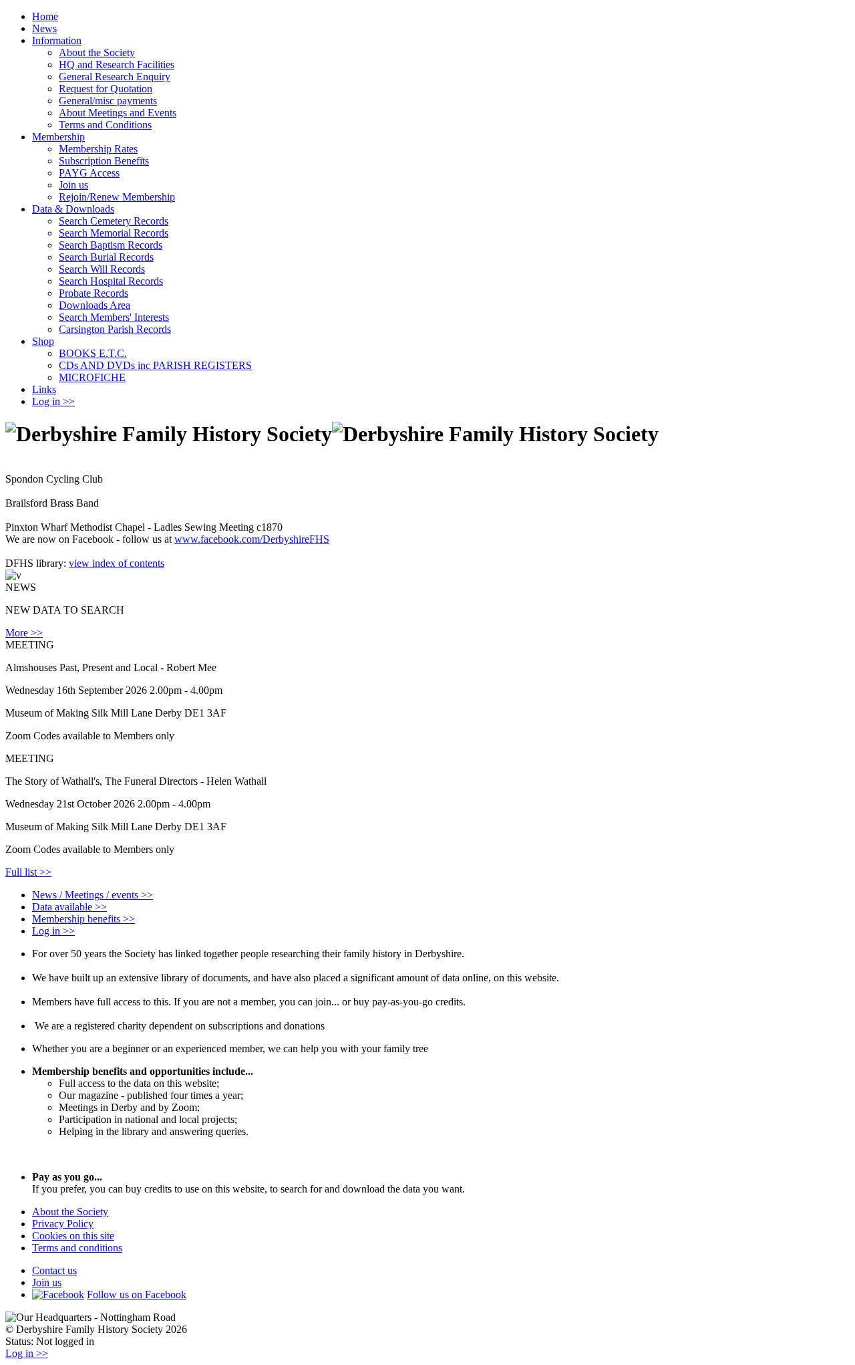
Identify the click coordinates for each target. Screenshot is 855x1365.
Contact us (54, 1270)
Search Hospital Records (111, 281)
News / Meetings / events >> (92, 894)
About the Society (97, 52)
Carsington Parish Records (115, 329)
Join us (73, 185)
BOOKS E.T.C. (93, 353)
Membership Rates (98, 148)
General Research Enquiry (114, 76)
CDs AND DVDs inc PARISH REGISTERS (155, 365)
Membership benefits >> (83, 918)
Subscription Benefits (104, 160)
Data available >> (69, 906)
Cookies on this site (73, 1235)
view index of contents (116, 563)
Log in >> (53, 401)
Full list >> (28, 872)
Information (56, 40)
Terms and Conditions (105, 124)
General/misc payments (108, 100)
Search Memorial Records (113, 233)
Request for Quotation (105, 88)
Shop (43, 341)
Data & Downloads (73, 209)
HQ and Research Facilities (116, 64)
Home (45, 16)
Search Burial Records (106, 257)
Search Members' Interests (114, 317)
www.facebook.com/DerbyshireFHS (251, 539)
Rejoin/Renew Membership (117, 197)
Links (44, 389)
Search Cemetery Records (113, 221)
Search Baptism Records (110, 245)
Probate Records (93, 293)
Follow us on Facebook (136, 1294)
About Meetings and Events (117, 112)
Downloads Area (94, 305)
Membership (58, 136)
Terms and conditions (77, 1247)
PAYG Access (89, 172)
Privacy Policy (63, 1223)
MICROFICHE (92, 377)
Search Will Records (102, 269)
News (44, 28)
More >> (24, 632)
